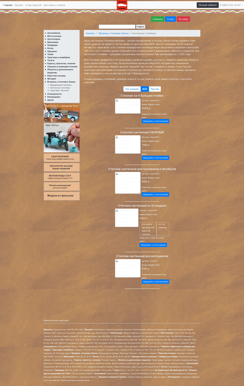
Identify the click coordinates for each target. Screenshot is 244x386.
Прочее (155, 89)
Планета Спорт (163, 336)
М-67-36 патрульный (117, 343)
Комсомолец (186, 367)
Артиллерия (53, 39)
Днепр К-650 (58, 340)
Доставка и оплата (54, 5)
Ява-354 (54, 343)
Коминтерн (48, 370)
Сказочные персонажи (66, 333)
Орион (82, 343)
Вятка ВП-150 (76, 336)
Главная (7, 5)
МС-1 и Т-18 (141, 370)
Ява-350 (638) (104, 336)
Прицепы (52, 51)
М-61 (104, 340)
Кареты (113, 360)
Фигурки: (89, 329)
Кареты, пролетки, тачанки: (88, 360)
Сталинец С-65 (111, 350)
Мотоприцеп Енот (121, 340)
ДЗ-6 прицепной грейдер (89, 370)
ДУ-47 (102, 357)
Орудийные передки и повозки (100, 367)
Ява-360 (167, 340)
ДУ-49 (127, 357)
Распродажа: (174, 377)
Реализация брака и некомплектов (75, 380)
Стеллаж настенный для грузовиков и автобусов (142, 169)
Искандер (181, 353)
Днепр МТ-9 (177, 340)
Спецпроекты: (50, 346)
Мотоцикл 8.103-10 (135, 343)
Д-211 (121, 357)
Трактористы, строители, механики (108, 329)
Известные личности (176, 329)
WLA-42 (153, 343)
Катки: (96, 356)
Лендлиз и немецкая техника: (113, 377)
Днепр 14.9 (90, 340)
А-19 (84, 367)
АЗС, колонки (75, 363)
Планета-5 (69, 340)
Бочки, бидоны (89, 363)
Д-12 (89, 357)
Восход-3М (190, 333)
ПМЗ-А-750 (80, 340)
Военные (127, 329)
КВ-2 (122, 370)
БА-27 (83, 357)
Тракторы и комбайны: (63, 350)
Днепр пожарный (155, 340)
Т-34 (128, 370)
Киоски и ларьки (178, 363)
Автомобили (53, 33)
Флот (101, 346)
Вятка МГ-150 (135, 340)
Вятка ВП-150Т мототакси (96, 343)
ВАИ (146, 343)
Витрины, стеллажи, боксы (61, 82)
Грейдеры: (60, 370)
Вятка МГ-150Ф (187, 343)
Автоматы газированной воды (184, 360)
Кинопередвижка (178, 373)
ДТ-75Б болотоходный (162, 350)
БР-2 (69, 367)
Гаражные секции (103, 363)
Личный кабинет (208, 5)
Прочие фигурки (139, 329)
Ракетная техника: (167, 353)
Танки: (117, 370)
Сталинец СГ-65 (140, 350)
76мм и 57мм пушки (122, 367)
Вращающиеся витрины (61, 85)
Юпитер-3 (166, 343)
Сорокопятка (49, 367)
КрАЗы (167, 373)
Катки (50, 48)
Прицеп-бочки (60, 329)
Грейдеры (52, 45)
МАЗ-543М (48, 357)
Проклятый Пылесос (70, 377)
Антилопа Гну (112, 373)
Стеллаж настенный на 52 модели (142, 205)
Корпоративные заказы (67, 346)
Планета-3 (48, 336)
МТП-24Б (79, 329)
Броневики (52, 42)
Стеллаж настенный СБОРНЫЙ (142, 132)
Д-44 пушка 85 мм (151, 367)
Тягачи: (164, 367)
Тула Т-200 (179, 333)
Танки (50, 54)
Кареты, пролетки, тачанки (61, 63)
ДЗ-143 (69, 370)
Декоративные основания (144, 356)
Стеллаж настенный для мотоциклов (142, 256)
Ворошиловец (174, 367)
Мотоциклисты (102, 333)
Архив (50, 100)
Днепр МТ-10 (138, 336)
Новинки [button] (158, 19)
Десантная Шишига (88, 377)
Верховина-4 (150, 336)
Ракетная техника (56, 75)
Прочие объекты (148, 363)
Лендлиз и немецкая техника (62, 66)
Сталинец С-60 (125, 350)
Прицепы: (48, 329)
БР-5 (74, 367)
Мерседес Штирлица (52, 377)
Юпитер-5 (176, 343)
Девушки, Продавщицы (157, 329)
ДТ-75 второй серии (61, 353)
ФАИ (77, 357)
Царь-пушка (137, 367)
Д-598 (75, 370)
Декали (115, 363)
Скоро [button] (170, 19)
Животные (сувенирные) (149, 346)
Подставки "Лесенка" (59, 90)
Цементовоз (124, 373)
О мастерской (34, 5)
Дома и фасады (133, 363)
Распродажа (53, 97)
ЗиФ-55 (70, 329)
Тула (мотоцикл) (90, 336)
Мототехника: (167, 333)
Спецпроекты (54, 94)
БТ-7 (133, 370)
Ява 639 (62, 343)
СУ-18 (150, 370)
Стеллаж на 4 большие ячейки (142, 95)
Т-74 (85, 350)
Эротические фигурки (86, 333)
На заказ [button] (183, 19)
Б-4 (64, 367)
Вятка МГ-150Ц (189, 340)
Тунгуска (58, 357)
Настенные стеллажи (60, 88)
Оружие (167, 360)
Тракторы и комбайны (58, 57)
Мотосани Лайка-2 (62, 336)
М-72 (99, 340)
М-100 (46, 343)
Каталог (19, 5)
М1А (159, 343)
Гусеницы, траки (163, 363)
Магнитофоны (110, 346)
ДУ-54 (108, 357)
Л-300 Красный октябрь (121, 336)
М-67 (144, 340)
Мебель (122, 363)
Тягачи (50, 60)
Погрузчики (106, 370)
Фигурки (51, 78)
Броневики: (69, 356)
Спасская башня (131, 346)
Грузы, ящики (157, 360)
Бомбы (120, 346)
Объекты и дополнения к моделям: (134, 360)
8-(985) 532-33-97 (230, 5)
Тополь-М (190, 353)
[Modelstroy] (122, 4)
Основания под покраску (62, 360)
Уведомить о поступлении (155, 121)
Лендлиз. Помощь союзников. (140, 377)
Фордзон (78, 350)
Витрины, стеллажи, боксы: (85, 353)
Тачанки (105, 360)
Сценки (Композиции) (140, 373)
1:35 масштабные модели (81, 373)
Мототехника (54, 36)
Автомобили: (100, 373)
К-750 (110, 340)
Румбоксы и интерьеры (88, 346)
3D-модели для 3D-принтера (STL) (171, 370)
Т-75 (150, 350)
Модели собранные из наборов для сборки (141, 333)
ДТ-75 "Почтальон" (96, 350)
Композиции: (117, 333)
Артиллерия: (193, 363)
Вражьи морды (159, 377)
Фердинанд (191, 373)
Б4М (79, 367)
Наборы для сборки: (168, 356)
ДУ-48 (115, 357)
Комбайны (177, 350)
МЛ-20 (58, 367)
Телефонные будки (61, 363)
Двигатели (48, 363)
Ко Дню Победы (156, 373)
